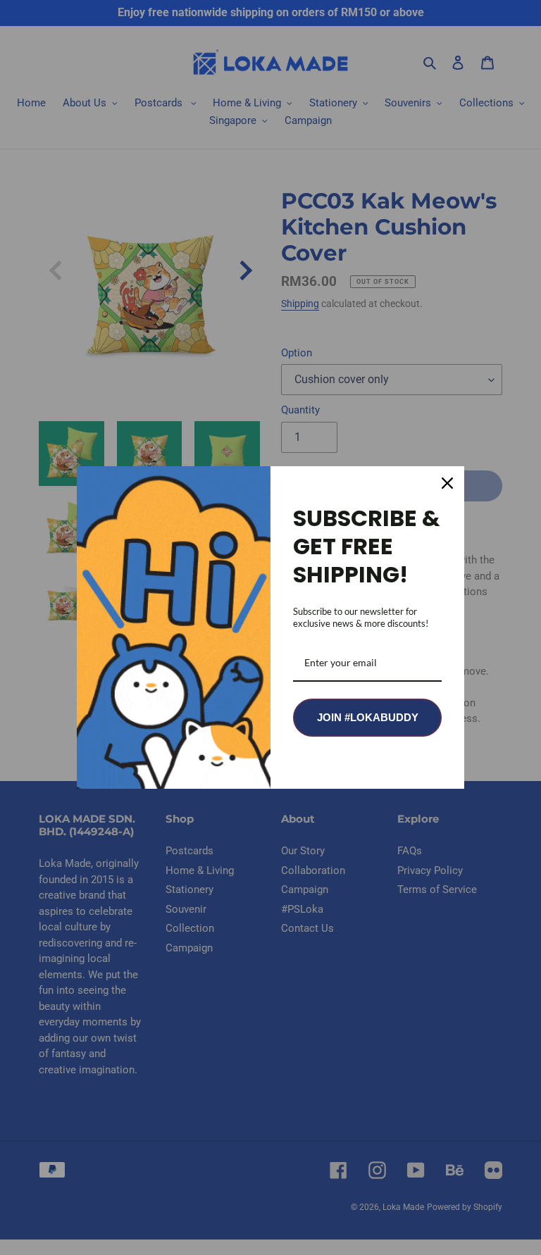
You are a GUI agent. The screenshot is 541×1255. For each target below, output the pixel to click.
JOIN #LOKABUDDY (367, 717)
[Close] (447, 483)
